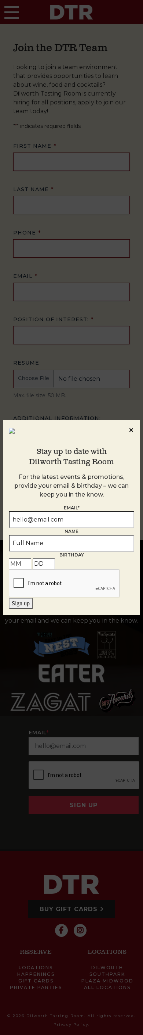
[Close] (131, 429)
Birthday (71, 555)
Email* (72, 508)
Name (71, 531)
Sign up (21, 603)
